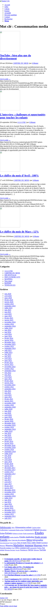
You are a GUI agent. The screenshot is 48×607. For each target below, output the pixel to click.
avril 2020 (8, 415)
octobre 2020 (9, 405)
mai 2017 (7, 480)
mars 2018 (8, 462)
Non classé (8, 281)
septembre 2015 (10, 516)
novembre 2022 (10, 367)
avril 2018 (8, 460)
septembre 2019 (10, 429)
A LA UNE (21, 122)
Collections (4, 530)
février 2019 (8, 441)
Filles (9, 540)
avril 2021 (8, 395)
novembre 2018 (10, 447)
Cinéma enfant (36, 527)
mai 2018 (7, 458)
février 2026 (8, 300)
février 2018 (8, 464)
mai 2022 (7, 375)
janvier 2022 (8, 383)
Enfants (8, 533)
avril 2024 (8, 334)
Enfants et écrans (18, 533)
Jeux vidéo (31, 542)
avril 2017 (8, 482)
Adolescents (5, 527)
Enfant (2, 533)
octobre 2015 (9, 514)
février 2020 (8, 419)
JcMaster (35, 63)
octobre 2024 (9, 324)
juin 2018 (7, 456)
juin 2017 (7, 478)
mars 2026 (8, 298)
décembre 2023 (9, 342)
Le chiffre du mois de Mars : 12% (19, 231)
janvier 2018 (8, 466)
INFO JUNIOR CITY (12, 277)
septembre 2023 (10, 348)
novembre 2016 (10, 492)
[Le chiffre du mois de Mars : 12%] (10, 227)
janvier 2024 (8, 340)
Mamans (2, 545)
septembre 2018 (10, 451)
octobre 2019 (9, 427)
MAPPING (8, 279)
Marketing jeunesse (23, 545)
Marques (38, 545)
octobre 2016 (9, 494)
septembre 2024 (10, 326)
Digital (36, 530)
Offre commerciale (22, 548)
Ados (13, 527)
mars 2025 (8, 316)
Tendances (23, 550)
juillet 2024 (8, 328)
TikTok (30, 550)
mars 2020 (8, 417)
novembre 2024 (10, 322)
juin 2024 (7, 330)
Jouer (38, 542)
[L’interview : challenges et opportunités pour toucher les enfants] (10, 110)
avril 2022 (8, 377)
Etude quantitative (28, 533)
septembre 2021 (10, 389)
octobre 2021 (9, 387)
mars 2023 (8, 360)
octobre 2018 (9, 449)
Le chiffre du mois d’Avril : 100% (19, 175)
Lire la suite (5, 79)
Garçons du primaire (19, 540)
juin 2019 (7, 433)
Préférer (39, 548)
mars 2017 (8, 484)
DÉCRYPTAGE (10, 275)
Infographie (37, 540)
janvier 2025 (8, 320)
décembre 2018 (9, 445)
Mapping (9, 545)
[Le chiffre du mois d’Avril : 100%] (10, 171)
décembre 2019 (9, 423)
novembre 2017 (10, 470)
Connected (28, 530)
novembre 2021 (10, 385)
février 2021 (8, 399)
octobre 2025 (9, 304)
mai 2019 (7, 435)
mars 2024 (8, 336)
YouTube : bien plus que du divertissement (15, 57)
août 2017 (7, 476)
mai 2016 (7, 502)
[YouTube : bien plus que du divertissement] (10, 51)
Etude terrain (41, 537)
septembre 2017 (10, 474)
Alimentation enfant (23, 527)
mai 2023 (7, 356)
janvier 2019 (8, 443)
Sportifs (18, 550)
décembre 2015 (9, 510)
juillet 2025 (8, 308)
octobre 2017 (9, 472)
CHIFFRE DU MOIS (20, 63)
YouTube (42, 550)
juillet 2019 (8, 431)
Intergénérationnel (4, 543)
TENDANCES (9, 285)
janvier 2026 (8, 302)
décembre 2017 (9, 468)
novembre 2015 (10, 512)
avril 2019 (8, 437)
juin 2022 (7, 373)
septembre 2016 (10, 496)
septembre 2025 (10, 306)
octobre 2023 (9, 346)
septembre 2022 (10, 371)
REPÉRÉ (7, 283)
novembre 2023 (10, 344)
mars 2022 (8, 379)
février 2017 (8, 486)
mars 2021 (8, 397)
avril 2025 (8, 314)
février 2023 (8, 363)
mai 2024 (7, 332)
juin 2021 (7, 391)
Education (42, 530)
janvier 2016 (8, 508)
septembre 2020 (10, 407)
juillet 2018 (8, 454)
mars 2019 (8, 439)
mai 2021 (7, 393)
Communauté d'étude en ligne (16, 530)
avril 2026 (8, 296)
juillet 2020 (8, 409)
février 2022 (8, 381)
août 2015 (7, 518)
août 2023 (7, 350)
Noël (13, 548)
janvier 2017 (8, 488)
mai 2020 (7, 413)
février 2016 (8, 506)
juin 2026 (7, 294)
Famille (3, 539)
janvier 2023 (8, 365)
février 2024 (8, 338)
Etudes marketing (26, 537)
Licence (44, 543)
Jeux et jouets (22, 543)
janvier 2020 (8, 421)
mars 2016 (8, 504)
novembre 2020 (10, 403)
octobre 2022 (9, 369)
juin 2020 (7, 411)
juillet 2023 (8, 352)
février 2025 (8, 318)
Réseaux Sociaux (10, 550)
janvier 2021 (8, 401)
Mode (45, 545)
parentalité (33, 548)
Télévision (36, 550)
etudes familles (14, 537)
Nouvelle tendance (6, 548)
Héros (29, 540)
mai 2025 (7, 312)
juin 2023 (7, 354)
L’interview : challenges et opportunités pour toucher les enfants (22, 116)
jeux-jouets (13, 543)
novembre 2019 (10, 425)
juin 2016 (7, 500)
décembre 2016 (9, 490)
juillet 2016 (8, 498)
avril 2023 (8, 358)
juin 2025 (7, 310)
